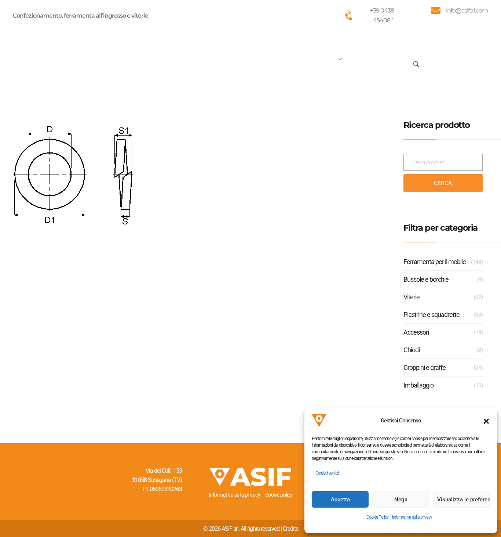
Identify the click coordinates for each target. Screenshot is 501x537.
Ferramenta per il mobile (434, 262)
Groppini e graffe (424, 367)
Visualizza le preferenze (463, 499)
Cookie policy (279, 495)
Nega (400, 499)
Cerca (443, 183)
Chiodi (411, 350)
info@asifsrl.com (467, 10)
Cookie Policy (377, 517)
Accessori (416, 332)
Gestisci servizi (327, 473)
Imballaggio (418, 385)
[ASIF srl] (61, 62)
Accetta (340, 499)
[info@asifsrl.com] (435, 10)
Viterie (411, 297)
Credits (290, 528)
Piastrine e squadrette (431, 314)
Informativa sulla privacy (412, 517)
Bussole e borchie (426, 279)
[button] (486, 420)
